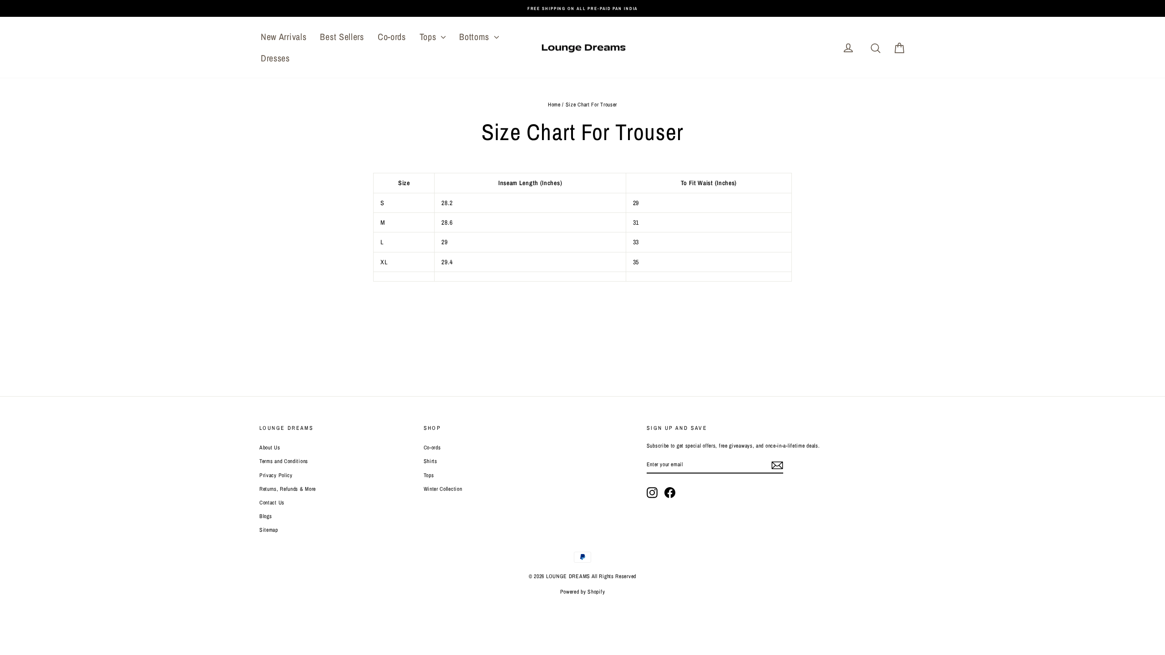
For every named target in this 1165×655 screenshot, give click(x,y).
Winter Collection (443, 489)
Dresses (275, 58)
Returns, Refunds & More (287, 489)
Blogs (265, 516)
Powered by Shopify (582, 591)
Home (554, 104)
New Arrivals (283, 36)
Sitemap (268, 530)
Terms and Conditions (283, 461)
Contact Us (271, 502)
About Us (269, 447)
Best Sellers (342, 36)
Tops (429, 36)
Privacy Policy (276, 475)
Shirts (430, 461)
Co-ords (392, 36)
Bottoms (475, 36)
